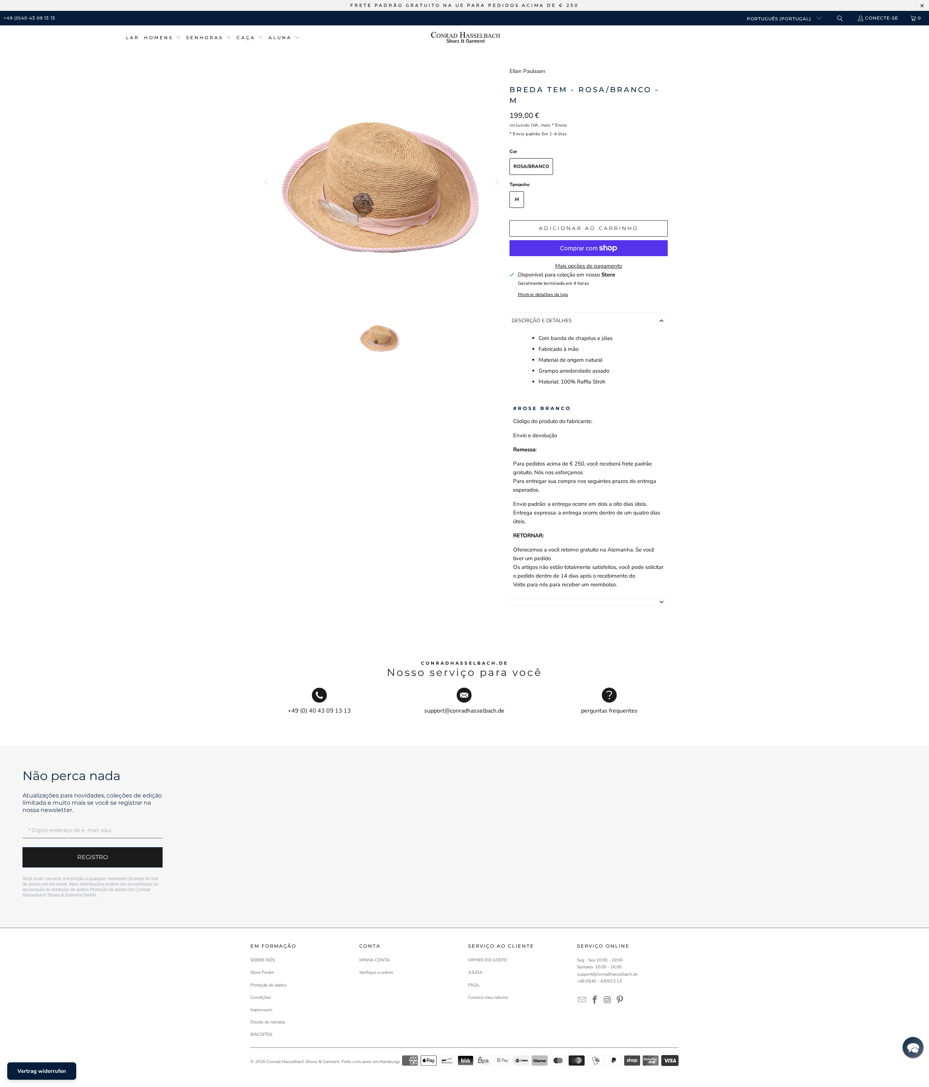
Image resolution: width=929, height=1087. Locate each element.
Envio (561, 125)
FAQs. (474, 985)
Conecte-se (881, 18)
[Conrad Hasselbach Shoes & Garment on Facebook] (595, 1000)
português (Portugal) (780, 18)
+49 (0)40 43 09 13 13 (29, 18)
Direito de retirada (267, 1022)
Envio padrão (526, 134)
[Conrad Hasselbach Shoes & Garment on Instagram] (607, 1000)
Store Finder (262, 972)
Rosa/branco (531, 166)
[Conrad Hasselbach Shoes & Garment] (465, 38)
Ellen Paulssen (527, 71)
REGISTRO (92, 857)
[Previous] (267, 181)
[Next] (497, 181)
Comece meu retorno (488, 997)
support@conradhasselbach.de (607, 974)
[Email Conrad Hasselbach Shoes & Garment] (582, 1000)
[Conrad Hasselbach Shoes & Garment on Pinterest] (620, 1000)
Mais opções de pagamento (588, 266)
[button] (162, 38)
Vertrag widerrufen (41, 1071)
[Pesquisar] (839, 18)
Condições (260, 997)
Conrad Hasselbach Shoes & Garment (302, 1062)
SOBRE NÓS (262, 960)
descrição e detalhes (542, 320)
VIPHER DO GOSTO (487, 960)
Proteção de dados (108, 889)
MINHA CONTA (374, 960)
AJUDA (475, 972)
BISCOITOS (261, 1034)
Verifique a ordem (376, 972)
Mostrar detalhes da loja (543, 294)
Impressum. (261, 1010)
